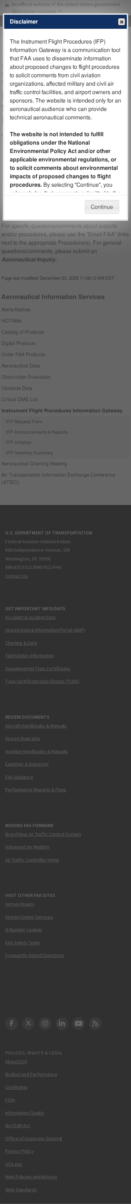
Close (121, 21)
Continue (102, 207)
